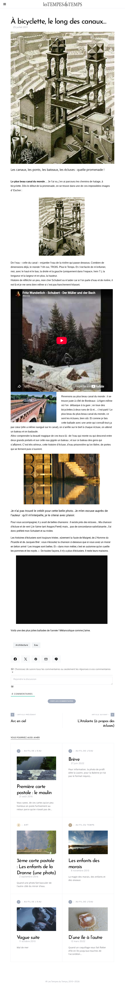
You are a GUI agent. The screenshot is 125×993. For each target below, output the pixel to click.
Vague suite (28, 937)
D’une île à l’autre (85, 937)
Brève (74, 759)
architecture (22, 645)
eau (36, 645)
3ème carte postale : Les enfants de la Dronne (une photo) (36, 866)
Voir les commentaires (61, 701)
